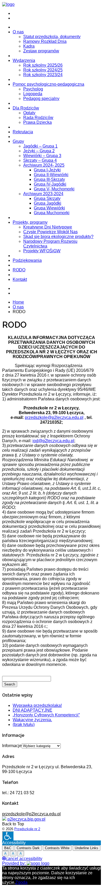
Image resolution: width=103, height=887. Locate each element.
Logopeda (32, 94)
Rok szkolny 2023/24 (43, 74)
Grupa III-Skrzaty (49, 179)
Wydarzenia (24, 60)
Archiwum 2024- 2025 (43, 165)
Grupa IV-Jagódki (50, 184)
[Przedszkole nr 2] (8, 4)
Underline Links (86, 848)
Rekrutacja (23, 132)
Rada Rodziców (38, 117)
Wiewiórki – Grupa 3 (42, 155)
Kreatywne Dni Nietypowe (47, 227)
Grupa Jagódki (47, 203)
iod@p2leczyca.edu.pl (53, 440)
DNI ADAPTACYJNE (32, 710)
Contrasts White (57, 848)
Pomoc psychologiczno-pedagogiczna (48, 84)
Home (18, 302)
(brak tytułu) (24, 724)
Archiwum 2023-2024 (43, 193)
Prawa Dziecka (37, 122)
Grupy (18, 141)
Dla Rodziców (26, 108)
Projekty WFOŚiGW (41, 251)
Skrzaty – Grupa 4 (40, 160)
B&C (7, 848)
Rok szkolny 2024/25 (43, 70)
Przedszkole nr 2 (27, 829)
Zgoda (21, 882)
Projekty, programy (30, 222)
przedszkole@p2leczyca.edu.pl (54, 417)
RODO (19, 270)
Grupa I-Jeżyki (47, 170)
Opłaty (29, 113)
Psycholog (33, 89)
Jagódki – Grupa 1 (40, 146)
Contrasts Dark (28, 848)
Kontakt (20, 279)
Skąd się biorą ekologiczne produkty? (58, 236)
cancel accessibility (24, 858)
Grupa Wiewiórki (49, 208)
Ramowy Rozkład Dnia (45, 41)
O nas (18, 32)
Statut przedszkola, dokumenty (52, 36)
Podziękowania (27, 260)
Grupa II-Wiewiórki (51, 174)
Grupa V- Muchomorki (54, 189)
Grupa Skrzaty (47, 198)
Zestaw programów (41, 51)
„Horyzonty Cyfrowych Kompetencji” (46, 715)
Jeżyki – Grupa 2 (39, 151)
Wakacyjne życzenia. (32, 719)
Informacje (12, 745)
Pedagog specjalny (41, 98)
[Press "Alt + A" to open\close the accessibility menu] (7, 835)
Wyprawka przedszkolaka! (37, 705)
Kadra (29, 46)
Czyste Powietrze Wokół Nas (50, 232)
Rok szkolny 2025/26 (43, 65)
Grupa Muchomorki (51, 213)
